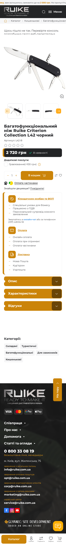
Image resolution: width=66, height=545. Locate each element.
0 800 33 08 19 (19, 451)
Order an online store (24, 526)
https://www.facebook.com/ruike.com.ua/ (6, 510)
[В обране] (60, 177)
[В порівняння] (56, 177)
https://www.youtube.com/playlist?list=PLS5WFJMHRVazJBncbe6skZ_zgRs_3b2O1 (17, 510)
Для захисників (47, 352)
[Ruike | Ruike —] (16, 11)
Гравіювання (23, 164)
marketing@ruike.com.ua (22, 494)
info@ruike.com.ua (17, 469)
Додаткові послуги (16, 160)
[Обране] (51, 538)
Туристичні (29, 346)
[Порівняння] (41, 538)
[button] (7, 111)
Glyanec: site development (29, 522)
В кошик (34, 175)
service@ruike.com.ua (19, 502)
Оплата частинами (26, 183)
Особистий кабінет (31, 538)
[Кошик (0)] (60, 538)
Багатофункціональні (19, 352)
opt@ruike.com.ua (17, 478)
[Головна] (5, 20)
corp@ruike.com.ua (17, 486)
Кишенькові (13, 359)
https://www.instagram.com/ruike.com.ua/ (11, 510)
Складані (11, 346)
